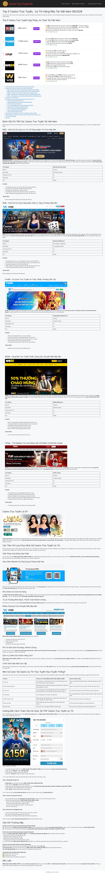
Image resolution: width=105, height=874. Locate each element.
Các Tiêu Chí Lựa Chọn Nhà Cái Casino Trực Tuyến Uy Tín (20, 99)
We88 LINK (37, 65)
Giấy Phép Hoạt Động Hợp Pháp (15, 100)
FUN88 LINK (37, 41)
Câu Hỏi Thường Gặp (11, 116)
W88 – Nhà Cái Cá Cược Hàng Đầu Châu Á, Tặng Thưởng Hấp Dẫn (23, 91)
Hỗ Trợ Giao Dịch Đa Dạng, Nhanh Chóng (17, 108)
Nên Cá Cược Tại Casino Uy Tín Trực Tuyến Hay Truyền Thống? (21, 113)
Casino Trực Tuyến (65, 3)
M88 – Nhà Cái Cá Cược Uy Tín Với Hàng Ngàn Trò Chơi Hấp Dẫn (23, 89)
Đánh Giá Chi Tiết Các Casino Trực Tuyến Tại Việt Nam (19, 88)
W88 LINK (36, 77)
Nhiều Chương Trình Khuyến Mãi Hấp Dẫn (17, 106)
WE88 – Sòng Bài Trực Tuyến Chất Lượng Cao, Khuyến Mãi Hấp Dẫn (23, 94)
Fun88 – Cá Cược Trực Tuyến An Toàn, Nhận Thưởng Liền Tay (22, 92)
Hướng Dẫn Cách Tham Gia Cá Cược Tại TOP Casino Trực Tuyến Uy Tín (23, 114)
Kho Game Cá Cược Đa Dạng (14, 103)
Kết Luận (8, 117)
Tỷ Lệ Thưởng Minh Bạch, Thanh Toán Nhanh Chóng (20, 105)
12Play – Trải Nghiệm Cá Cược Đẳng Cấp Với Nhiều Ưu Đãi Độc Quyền (24, 96)
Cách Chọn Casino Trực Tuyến (94, 3)
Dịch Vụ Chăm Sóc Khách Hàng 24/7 (16, 110)
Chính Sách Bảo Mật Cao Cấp (14, 111)
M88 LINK (36, 28)
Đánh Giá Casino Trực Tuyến (78, 3)
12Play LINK (37, 53)
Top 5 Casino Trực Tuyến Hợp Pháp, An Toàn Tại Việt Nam (20, 86)
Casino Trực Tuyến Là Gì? (12, 97)
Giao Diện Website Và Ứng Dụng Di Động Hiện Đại (19, 102)
